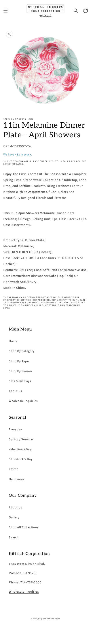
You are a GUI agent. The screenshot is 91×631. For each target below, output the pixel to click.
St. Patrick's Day (20, 459)
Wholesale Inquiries (23, 401)
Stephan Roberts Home (49, 618)
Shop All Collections (23, 527)
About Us (15, 391)
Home (13, 341)
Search (14, 537)
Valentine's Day (20, 449)
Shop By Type (19, 361)
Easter (13, 469)
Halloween (16, 479)
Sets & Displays (20, 381)
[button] (5, 10)
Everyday (15, 429)
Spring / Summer (21, 439)
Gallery (14, 517)
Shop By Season (20, 371)
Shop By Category (22, 351)
